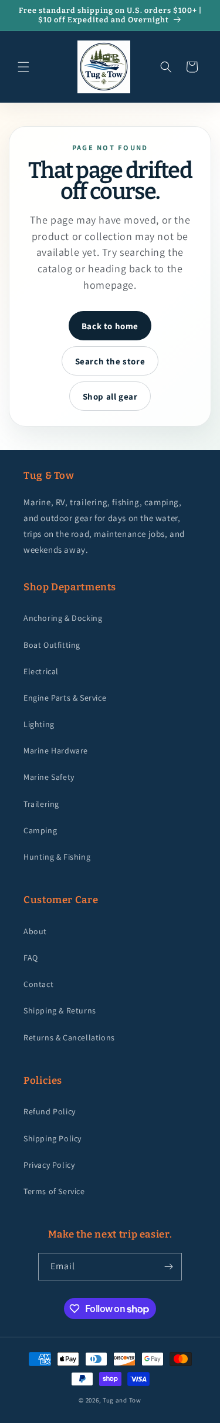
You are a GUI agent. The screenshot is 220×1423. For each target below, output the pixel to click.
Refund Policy (49, 1111)
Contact (38, 984)
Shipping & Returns (59, 1010)
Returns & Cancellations (69, 1037)
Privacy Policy (49, 1165)
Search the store (110, 361)
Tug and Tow (122, 1400)
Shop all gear (110, 396)
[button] (23, 67)
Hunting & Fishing (56, 856)
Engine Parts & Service (64, 697)
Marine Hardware (55, 750)
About (35, 931)
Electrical (41, 671)
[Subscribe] (168, 1266)
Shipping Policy (52, 1138)
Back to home (110, 326)
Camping (40, 830)
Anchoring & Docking (62, 618)
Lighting (39, 724)
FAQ (30, 957)
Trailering (41, 804)
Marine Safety (49, 777)
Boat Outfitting (51, 645)
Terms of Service (54, 1191)
